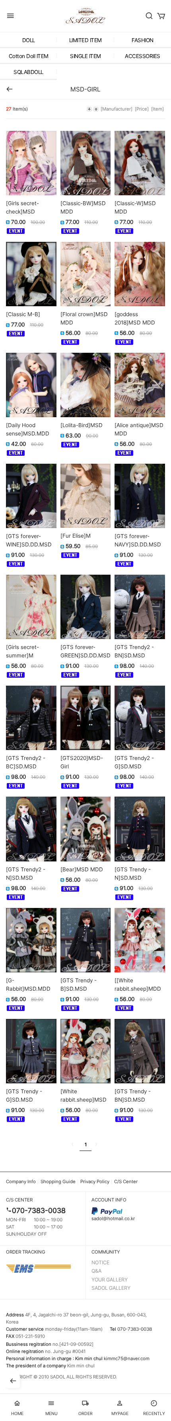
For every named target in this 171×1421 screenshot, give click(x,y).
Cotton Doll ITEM (29, 56)
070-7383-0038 (39, 1210)
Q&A (96, 1271)
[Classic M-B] (23, 314)
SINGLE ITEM (85, 56)
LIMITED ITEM (85, 40)
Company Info (21, 1181)
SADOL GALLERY (110, 1288)
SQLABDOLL (28, 72)
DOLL (28, 40)
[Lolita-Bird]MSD (81, 425)
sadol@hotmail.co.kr (113, 1218)
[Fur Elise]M (75, 536)
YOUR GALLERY (109, 1280)
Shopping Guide (58, 1181)
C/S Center (126, 1181)
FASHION (143, 40)
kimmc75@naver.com (127, 1358)
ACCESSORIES (142, 56)
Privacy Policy (94, 1181)
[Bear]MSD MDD (81, 869)
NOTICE (100, 1262)
